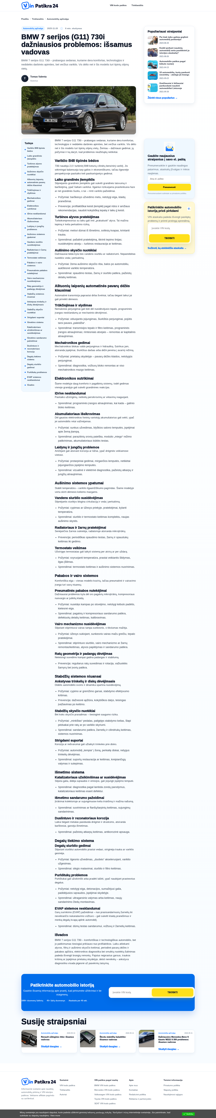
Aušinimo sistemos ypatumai (36, 235)
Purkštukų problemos (37, 372)
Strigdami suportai (35, 317)
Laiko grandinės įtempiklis (34, 157)
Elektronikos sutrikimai (33, 207)
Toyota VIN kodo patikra (105, 1099)
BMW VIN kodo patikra (104, 1085)
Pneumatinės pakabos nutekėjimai (37, 271)
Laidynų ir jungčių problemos (35, 227)
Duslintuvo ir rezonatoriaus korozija (33, 349)
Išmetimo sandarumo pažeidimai (37, 339)
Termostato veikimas (36, 258)
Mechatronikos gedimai (34, 199)
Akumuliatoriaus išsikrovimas (34, 220)
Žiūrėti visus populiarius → (163, 98)
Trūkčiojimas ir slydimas (34, 191)
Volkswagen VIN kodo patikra (107, 1094)
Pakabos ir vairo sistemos (34, 264)
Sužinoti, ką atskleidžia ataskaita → (167, 248)
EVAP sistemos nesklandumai (34, 378)
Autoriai (63, 1094)
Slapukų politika (171, 1090)
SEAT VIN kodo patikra (104, 1103)
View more (55, 1115)
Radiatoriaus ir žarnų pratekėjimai (36, 251)
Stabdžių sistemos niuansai (35, 295)
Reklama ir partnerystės (140, 1099)
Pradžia (25, 19)
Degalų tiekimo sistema (34, 358)
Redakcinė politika (137, 1094)
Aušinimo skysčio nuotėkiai (35, 173)
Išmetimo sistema (35, 322)
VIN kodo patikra (67, 1085)
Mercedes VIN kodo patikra (107, 1090)
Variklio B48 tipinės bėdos (36, 149)
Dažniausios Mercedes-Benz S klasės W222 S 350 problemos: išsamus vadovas (173, 1039)
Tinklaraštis (38, 19)
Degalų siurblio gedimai (34, 365)
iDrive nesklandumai (36, 214)
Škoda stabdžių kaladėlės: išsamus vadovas (113, 1038)
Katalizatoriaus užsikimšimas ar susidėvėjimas (34, 330)
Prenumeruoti (169, 187)
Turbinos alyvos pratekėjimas (34, 165)
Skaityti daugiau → (51, 1046)
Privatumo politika (172, 1085)
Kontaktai (133, 1090)
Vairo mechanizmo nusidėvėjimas (35, 279)
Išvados (30, 385)
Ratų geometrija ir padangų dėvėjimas (36, 287)
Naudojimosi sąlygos (173, 1094)
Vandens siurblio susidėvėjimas (35, 243)
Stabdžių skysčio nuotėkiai (35, 311)
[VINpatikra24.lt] (39, 6)
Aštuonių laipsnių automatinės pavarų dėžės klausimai (36, 182)
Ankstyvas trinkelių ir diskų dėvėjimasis (36, 303)
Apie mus (133, 1085)
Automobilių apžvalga (58, 19)
